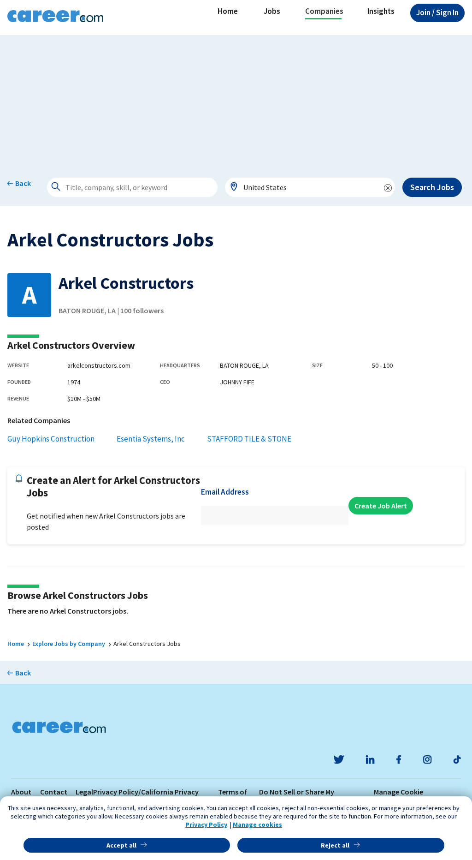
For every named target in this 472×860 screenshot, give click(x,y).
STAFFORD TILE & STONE (249, 439)
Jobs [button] (272, 11)
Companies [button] (324, 11)
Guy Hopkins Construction (50, 439)
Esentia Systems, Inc (151, 439)
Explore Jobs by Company (68, 643)
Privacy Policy (206, 824)
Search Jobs (432, 187)
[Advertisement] (236, 99)
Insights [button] (381, 11)
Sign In (437, 12)
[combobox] (310, 187)
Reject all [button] (335, 845)
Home (228, 11)
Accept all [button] (121, 845)
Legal (84, 791)
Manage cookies (257, 824)
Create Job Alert (380, 505)
